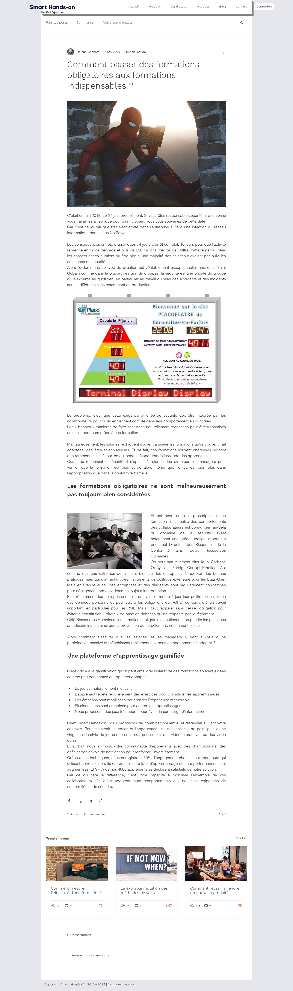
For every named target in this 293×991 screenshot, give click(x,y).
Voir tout (241, 838)
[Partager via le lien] (101, 801)
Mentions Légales (121, 984)
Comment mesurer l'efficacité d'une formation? (76, 890)
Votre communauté (118, 22)
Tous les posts (57, 22)
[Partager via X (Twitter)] (80, 801)
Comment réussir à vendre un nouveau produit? (214, 890)
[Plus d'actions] (223, 51)
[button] (242, 22)
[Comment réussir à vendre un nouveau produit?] (216, 863)
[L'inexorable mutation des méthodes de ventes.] (147, 863)
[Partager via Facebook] (69, 801)
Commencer (85, 22)
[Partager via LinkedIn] (90, 801)
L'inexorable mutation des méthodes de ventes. (144, 890)
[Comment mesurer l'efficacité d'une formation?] (77, 863)
